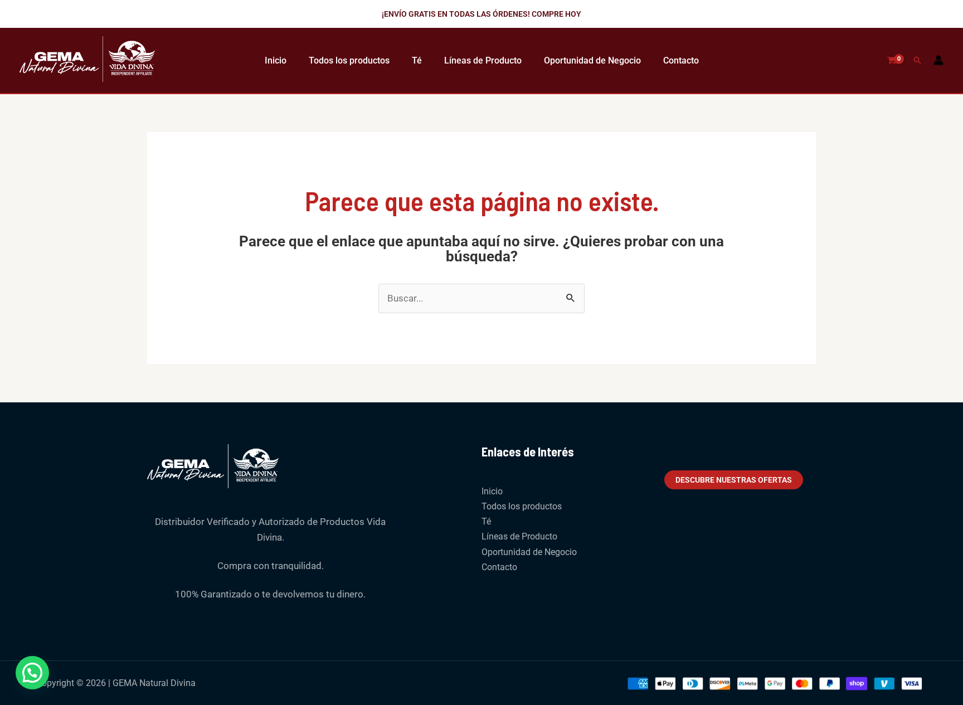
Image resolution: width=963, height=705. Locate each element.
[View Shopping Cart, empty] (891, 60)
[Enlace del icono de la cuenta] (938, 60)
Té (417, 60)
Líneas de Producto (483, 60)
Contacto (681, 60)
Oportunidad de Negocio (592, 60)
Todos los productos (349, 60)
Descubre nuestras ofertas (733, 479)
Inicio (275, 60)
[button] (481, 13)
